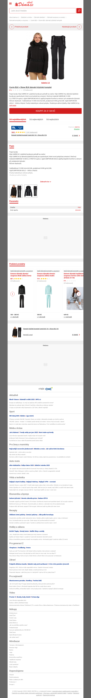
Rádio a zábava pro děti (16, 679)
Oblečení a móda (26, 17)
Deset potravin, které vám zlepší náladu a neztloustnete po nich (28, 570)
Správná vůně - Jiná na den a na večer (20, 452)
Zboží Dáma (12, 620)
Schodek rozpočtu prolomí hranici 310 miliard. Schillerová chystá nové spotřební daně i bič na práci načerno (41, 501)
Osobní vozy (12, 618)
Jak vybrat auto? (14, 637)
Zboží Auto (12, 632)
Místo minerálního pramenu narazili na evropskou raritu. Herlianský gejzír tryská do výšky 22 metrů (38, 539)
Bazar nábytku (13, 667)
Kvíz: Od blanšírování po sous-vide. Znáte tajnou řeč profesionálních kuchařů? (32, 520)
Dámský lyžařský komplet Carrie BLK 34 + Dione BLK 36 (29, 135)
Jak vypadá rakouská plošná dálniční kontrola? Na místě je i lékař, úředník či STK (33, 468)
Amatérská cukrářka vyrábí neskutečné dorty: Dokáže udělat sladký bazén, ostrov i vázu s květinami (38, 518)
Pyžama (11, 655)
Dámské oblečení (39, 17)
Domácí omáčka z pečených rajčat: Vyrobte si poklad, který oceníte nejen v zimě (33, 523)
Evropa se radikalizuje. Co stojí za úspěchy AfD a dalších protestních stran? (31, 403)
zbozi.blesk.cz (13, 623)
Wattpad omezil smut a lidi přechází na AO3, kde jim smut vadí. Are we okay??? (32, 553)
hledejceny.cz (13, 613)
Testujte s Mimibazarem (16, 645)
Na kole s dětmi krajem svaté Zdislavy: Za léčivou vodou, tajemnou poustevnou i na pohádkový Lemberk (39, 457)
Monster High (13, 647)
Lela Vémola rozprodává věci (17, 600)
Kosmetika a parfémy (15, 657)
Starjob (11, 675)
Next (79, 294)
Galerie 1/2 (45, 83)
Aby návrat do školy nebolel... (17, 454)
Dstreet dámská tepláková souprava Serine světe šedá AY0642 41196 (74, 276)
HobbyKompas (13, 627)
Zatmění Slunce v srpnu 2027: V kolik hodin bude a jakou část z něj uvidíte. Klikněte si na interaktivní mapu (40, 485)
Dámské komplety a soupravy (18, 20)
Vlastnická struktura (49, 695)
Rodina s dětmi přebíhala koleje (18, 603)
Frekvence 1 (12, 682)
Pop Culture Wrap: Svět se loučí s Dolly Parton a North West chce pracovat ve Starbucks (35, 556)
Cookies (69, 693)
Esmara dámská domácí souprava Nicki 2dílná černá (20, 275)
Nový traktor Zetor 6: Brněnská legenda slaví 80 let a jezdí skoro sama (30, 586)
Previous (12, 294)
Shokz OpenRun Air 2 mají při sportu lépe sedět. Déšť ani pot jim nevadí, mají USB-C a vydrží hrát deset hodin (41, 487)
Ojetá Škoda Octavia (15, 635)
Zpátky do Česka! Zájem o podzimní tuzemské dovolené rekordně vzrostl (30, 537)
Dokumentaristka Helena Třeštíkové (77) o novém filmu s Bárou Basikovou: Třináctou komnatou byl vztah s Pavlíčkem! (44, 605)
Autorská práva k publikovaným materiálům (65, 691)
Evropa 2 (11, 684)
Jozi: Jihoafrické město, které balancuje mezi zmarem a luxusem (28, 534)
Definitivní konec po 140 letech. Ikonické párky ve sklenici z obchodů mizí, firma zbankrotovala (37, 504)
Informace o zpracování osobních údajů (54, 693)
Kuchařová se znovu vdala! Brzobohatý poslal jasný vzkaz (26, 440)
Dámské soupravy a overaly (56, 17)
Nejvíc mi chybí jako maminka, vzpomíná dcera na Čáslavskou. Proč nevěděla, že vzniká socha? (37, 424)
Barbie (11, 650)
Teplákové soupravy (15, 659)
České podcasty (14, 677)
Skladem (77, 129)
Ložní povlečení (13, 664)
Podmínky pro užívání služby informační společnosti (27, 693)
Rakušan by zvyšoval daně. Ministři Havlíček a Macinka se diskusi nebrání (31, 405)
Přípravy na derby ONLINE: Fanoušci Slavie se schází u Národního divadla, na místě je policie (36, 419)
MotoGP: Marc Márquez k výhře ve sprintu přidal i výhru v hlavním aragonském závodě (34, 471)
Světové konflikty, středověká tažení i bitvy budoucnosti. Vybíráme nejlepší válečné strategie (36, 589)
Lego (10, 652)
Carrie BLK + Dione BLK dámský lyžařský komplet (30, 87)
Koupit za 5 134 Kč (45, 111)
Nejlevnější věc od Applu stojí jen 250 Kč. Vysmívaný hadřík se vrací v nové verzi (32, 490)
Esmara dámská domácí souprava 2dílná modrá (46, 275)
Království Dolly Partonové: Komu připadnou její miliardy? (26, 438)
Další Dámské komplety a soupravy (21, 271)
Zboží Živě (12, 615)
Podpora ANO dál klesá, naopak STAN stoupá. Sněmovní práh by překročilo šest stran (34, 506)
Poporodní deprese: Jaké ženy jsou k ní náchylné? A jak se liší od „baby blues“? (32, 572)
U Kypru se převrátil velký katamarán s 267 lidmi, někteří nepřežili (28, 407)
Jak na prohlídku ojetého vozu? (18, 625)
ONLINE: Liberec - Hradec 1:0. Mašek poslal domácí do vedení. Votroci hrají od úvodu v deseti (36, 421)
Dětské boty (12, 662)
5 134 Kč (75, 135)
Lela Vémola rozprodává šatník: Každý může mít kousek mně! (27, 435)
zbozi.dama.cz (14, 17)
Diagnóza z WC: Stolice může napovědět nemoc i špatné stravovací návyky (31, 567)
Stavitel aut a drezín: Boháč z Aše (19, 473)
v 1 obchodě (14, 317)
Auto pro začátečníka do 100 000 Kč (19, 630)
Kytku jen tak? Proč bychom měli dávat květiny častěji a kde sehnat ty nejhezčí (32, 551)
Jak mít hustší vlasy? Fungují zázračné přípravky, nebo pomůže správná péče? (32, 584)
